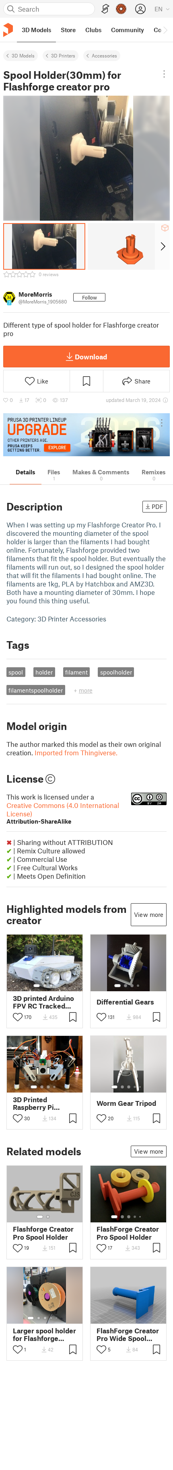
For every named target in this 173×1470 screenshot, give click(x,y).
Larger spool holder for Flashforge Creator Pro (44, 1334)
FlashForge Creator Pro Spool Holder (128, 1232)
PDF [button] (157, 506)
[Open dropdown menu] (164, 74)
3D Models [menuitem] (36, 29)
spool (15, 672)
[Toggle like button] (18, 1017)
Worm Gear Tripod (126, 1103)
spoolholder (116, 672)
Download (91, 357)
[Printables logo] (8, 30)
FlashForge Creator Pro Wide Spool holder (128, 1334)
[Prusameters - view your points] (121, 9)
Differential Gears (125, 1002)
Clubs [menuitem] (93, 29)
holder (44, 672)
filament (76, 672)
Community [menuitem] (127, 29)
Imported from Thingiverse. (76, 752)
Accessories (104, 55)
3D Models (23, 55)
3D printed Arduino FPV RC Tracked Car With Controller (44, 1002)
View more (148, 914)
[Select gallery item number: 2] (44, 985)
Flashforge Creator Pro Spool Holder (43, 1232)
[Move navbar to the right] (165, 30)
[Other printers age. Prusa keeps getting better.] (86, 434)
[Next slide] (162, 246)
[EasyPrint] (105, 9)
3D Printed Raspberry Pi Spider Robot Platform (34, 1103)
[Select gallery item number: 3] (51, 985)
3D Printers (63, 55)
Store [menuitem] (68, 29)
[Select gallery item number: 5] (140, 1087)
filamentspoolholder (35, 690)
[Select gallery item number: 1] (36, 985)
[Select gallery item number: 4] (138, 985)
